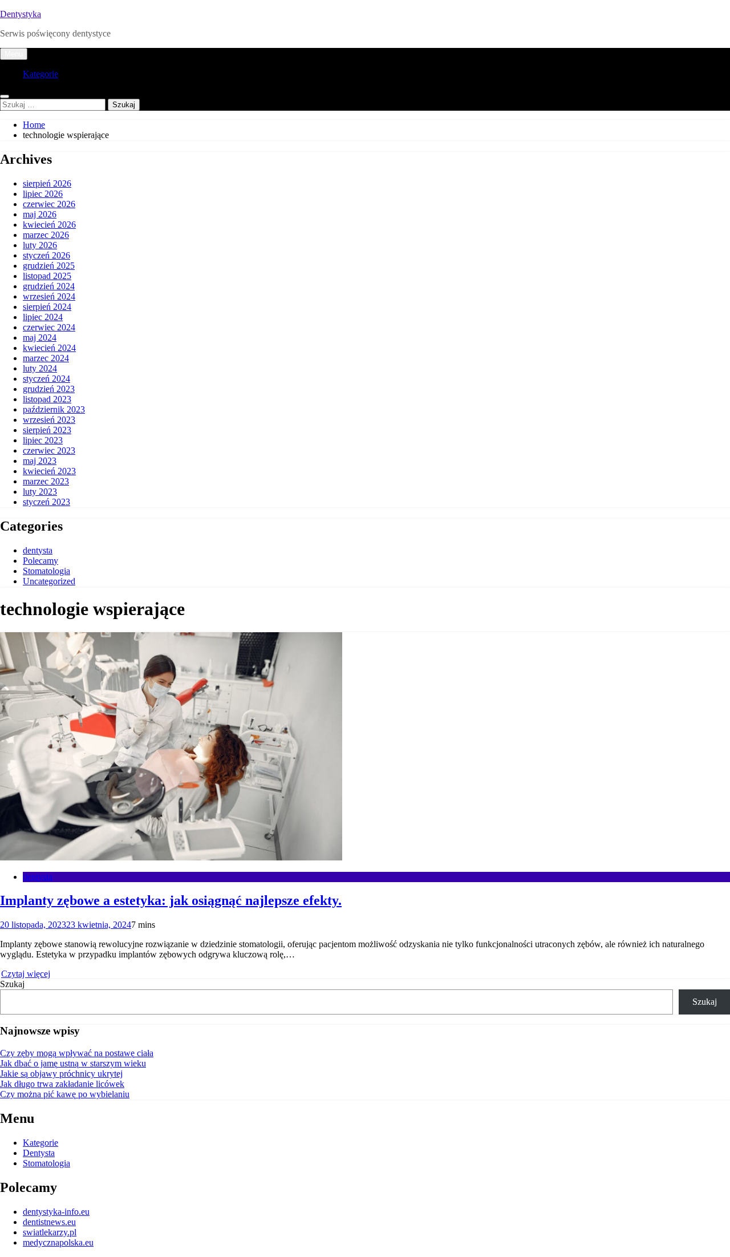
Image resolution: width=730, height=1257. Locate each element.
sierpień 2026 (47, 183)
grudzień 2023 (49, 389)
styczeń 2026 (46, 255)
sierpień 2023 (47, 430)
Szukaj (12, 984)
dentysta (37, 550)
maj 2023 (39, 461)
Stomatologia (46, 571)
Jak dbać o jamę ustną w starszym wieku (73, 1063)
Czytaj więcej (25, 974)
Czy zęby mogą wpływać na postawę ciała (76, 1053)
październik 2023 (54, 409)
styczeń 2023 (46, 502)
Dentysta (39, 1153)
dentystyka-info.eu (56, 1211)
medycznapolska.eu (58, 1242)
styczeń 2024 (46, 378)
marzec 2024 (46, 358)
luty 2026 (40, 245)
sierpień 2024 (47, 307)
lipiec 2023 (43, 440)
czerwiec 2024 (49, 327)
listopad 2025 (47, 276)
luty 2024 (40, 368)
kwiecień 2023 (49, 471)
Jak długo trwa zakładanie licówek (62, 1084)
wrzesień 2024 (49, 296)
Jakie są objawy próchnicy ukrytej (61, 1073)
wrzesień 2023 (49, 420)
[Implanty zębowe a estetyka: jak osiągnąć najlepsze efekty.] (171, 857)
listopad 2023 (47, 399)
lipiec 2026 (43, 194)
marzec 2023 (46, 481)
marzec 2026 (46, 235)
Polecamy (40, 560)
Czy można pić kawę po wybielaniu (64, 1094)
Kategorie (40, 74)
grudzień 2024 (49, 286)
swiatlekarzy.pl (49, 1232)
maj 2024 (39, 337)
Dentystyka (20, 14)
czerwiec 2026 (49, 204)
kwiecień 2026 (49, 224)
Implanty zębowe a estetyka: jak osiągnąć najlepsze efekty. (171, 900)
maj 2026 (39, 214)
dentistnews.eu (49, 1222)
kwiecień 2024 (49, 348)
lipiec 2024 (43, 317)
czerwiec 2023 (49, 450)
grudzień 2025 (49, 265)
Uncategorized (49, 581)
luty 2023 (40, 491)
